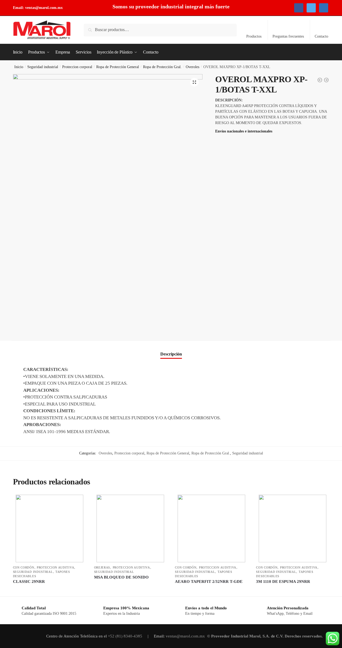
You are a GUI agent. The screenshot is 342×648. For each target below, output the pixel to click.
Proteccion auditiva (55, 567)
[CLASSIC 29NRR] (49, 528)
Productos (253, 36)
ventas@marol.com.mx (44, 8)
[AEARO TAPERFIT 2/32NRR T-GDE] (211, 528)
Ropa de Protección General (117, 67)
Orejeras (102, 567)
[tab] (171, 349)
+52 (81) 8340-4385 (125, 636)
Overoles (192, 67)
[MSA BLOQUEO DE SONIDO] (130, 528)
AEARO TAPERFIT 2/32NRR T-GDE (209, 581)
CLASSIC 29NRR (29, 581)
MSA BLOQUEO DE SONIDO (121, 577)
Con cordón (23, 567)
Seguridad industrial (42, 67)
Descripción (171, 354)
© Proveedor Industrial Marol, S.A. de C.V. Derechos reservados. (265, 636)
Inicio (18, 67)
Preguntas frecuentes (288, 36)
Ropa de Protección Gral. (162, 67)
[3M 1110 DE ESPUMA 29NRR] (292, 528)
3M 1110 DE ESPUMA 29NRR (283, 581)
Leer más (49, 590)
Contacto (321, 36)
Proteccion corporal (77, 67)
